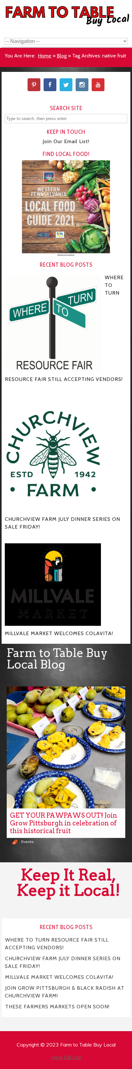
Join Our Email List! (66, 141)
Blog (62, 56)
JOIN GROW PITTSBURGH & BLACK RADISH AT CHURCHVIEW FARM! (64, 992)
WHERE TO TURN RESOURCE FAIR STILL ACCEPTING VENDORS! (57, 944)
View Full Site (66, 1057)
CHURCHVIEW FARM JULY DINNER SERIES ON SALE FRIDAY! (62, 962)
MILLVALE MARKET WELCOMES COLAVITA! (59, 977)
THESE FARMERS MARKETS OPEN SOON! (57, 1007)
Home (44, 56)
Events (27, 841)
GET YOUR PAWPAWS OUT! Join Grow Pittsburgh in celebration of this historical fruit (63, 823)
